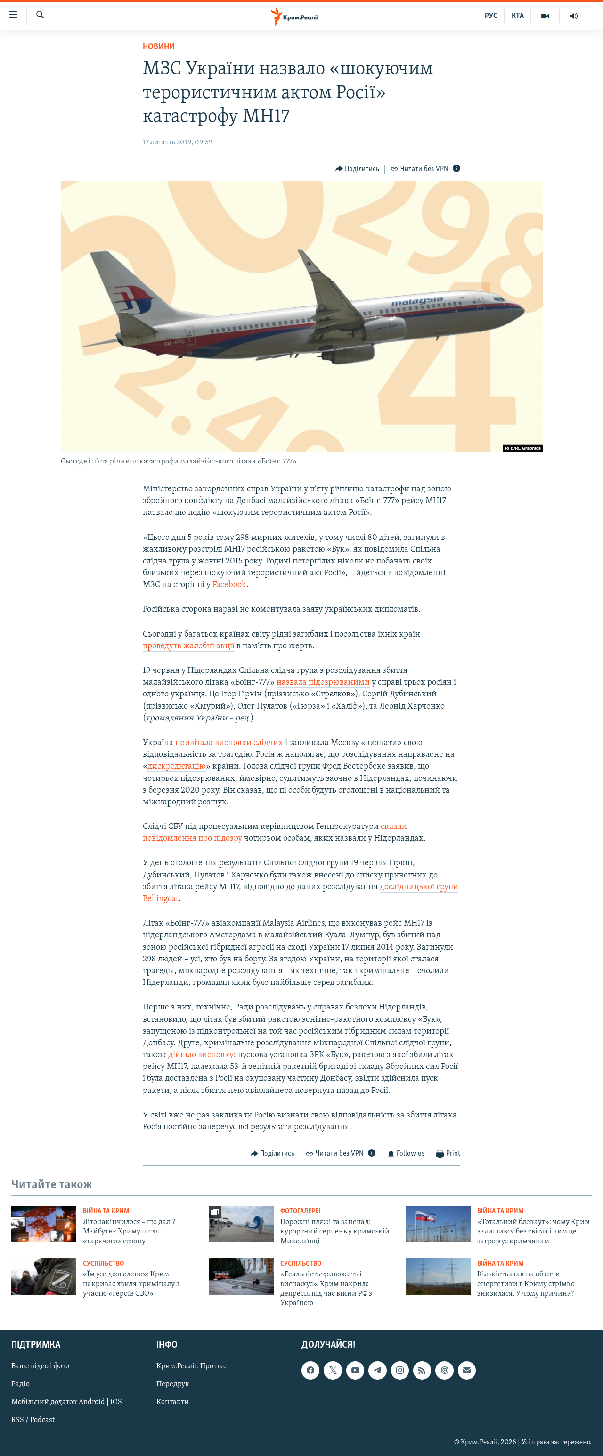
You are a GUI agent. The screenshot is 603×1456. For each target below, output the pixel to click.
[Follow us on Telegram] (377, 1370)
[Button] (357, 169)
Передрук (172, 1384)
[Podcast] (444, 1370)
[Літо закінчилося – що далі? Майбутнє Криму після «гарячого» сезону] (43, 1224)
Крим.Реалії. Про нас (191, 1366)
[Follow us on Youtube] (355, 1370)
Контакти (172, 1402)
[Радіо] (574, 16)
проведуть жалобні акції (189, 646)
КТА (518, 16)
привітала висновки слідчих (230, 743)
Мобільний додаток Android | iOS (66, 1402)
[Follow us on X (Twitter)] (333, 1370)
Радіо (20, 1384)
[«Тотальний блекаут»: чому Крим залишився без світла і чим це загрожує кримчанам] (438, 1224)
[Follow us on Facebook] (310, 1370)
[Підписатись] (467, 1370)
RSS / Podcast (33, 1420)
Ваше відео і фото (40, 1366)
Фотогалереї (300, 1211)
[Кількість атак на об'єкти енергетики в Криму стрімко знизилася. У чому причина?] (438, 1276)
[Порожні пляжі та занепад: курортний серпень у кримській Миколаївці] (241, 1224)
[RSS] (422, 1370)
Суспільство (103, 1263)
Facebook (229, 585)
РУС (491, 16)
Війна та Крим (106, 1211)
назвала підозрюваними (323, 682)
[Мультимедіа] (545, 16)
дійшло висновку (201, 1055)
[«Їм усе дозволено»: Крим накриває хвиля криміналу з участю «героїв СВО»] (43, 1276)
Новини (159, 47)
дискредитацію (176, 766)
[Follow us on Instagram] (400, 1370)
